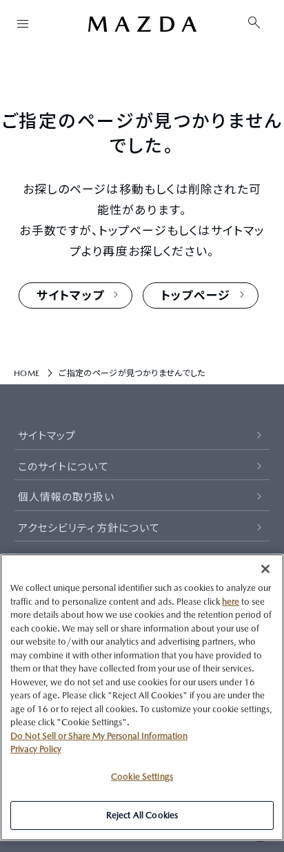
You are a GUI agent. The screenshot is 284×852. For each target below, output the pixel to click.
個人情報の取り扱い (66, 497)
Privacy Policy (35, 749)
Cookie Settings (142, 776)
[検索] (254, 23)
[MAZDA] (142, 24)
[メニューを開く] (22, 23)
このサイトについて (63, 466)
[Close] (265, 569)
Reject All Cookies (142, 815)
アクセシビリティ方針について (89, 528)
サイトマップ (47, 435)
